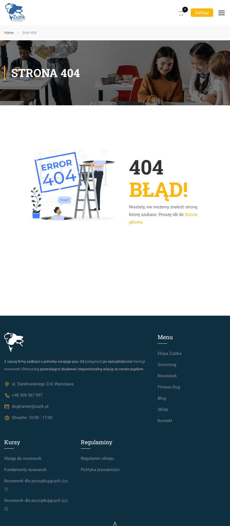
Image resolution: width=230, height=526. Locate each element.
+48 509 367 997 (27, 395)
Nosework (167, 375)
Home (9, 33)
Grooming (167, 364)
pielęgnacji (93, 361)
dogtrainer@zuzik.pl (30, 406)
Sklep (163, 409)
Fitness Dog (169, 387)
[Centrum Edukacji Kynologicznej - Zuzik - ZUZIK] (15, 12)
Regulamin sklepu (97, 458)
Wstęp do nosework (23, 458)
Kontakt (165, 420)
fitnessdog (30, 369)
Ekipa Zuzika (169, 353)
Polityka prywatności (100, 469)
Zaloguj (202, 12)
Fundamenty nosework (25, 469)
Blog (162, 398)
